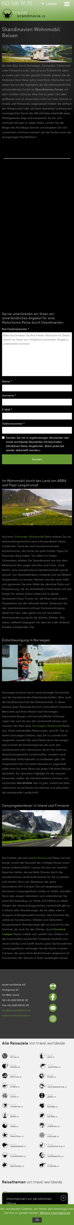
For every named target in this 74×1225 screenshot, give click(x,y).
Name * (7, 381)
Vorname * (9, 395)
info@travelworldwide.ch (16, 1010)
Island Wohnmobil (40, 858)
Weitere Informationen (55, 1213)
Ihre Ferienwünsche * (15, 329)
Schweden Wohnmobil (29, 536)
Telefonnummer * (13, 423)
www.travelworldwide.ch (16, 1015)
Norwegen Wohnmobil (47, 726)
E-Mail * (7, 409)
